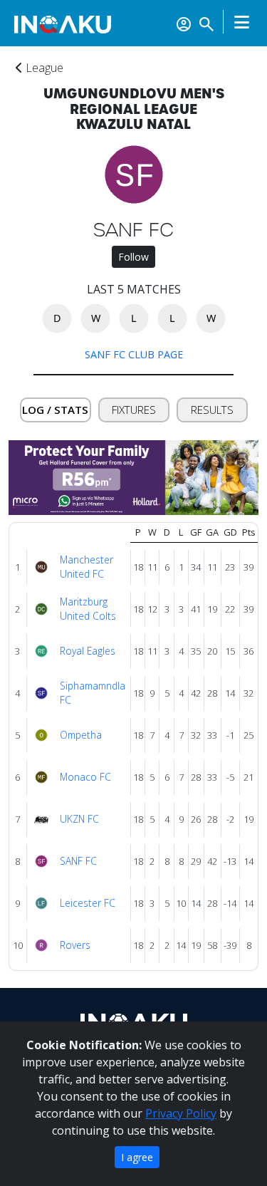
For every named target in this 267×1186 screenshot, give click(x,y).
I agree (137, 1157)
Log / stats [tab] (55, 409)
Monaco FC (85, 777)
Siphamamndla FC (92, 693)
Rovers (75, 945)
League (43, 68)
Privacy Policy (180, 1113)
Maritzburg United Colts (88, 609)
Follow (133, 257)
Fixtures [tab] (134, 409)
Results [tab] (212, 409)
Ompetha (81, 735)
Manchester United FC (86, 567)
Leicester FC (87, 903)
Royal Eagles (87, 650)
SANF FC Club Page (134, 354)
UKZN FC (79, 819)
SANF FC (78, 861)
